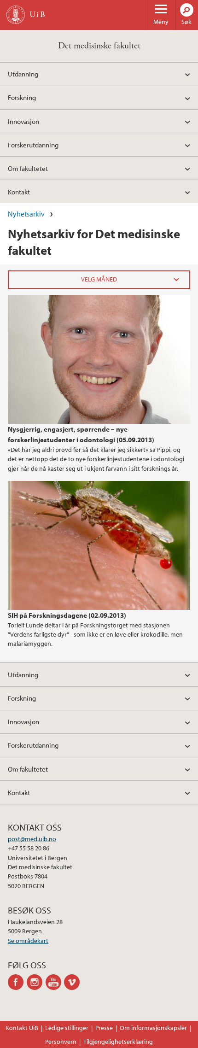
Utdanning (23, 73)
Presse (104, 1028)
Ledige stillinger (66, 1028)
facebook (17, 982)
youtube (55, 982)
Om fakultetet (28, 168)
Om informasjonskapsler (153, 1028)
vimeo (73, 982)
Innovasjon (23, 121)
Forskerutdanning (33, 144)
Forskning (22, 97)
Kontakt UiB (22, 1028)
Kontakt (19, 191)
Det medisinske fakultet (99, 46)
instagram (36, 982)
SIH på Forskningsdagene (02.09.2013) (67, 615)
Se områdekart (28, 941)
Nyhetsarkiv (26, 213)
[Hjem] (15, 15)
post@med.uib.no (32, 839)
